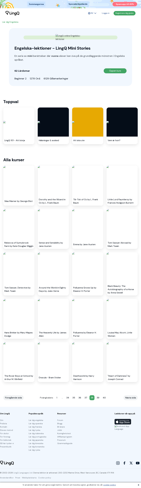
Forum (60, 420)
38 (92, 397)
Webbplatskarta (29, 477)
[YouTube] (137, 463)
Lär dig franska (35, 427)
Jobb (59, 430)
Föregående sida (13, 397)
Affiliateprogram (64, 436)
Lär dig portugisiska (37, 436)
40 (104, 397)
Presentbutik (5, 446)
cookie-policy (109, 485)
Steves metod (6, 430)
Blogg (59, 423)
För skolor (4, 433)
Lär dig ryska (34, 450)
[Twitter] (131, 463)
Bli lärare (61, 427)
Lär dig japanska (36, 440)
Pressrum (61, 440)
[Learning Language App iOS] (123, 421)
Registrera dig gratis (125, 13)
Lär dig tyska (34, 430)
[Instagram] (118, 463)
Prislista (3, 423)
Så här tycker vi (7, 443)
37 (86, 397)
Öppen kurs (115, 70)
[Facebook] (124, 463)
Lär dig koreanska (36, 446)
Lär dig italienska (36, 433)
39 (98, 397)
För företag (5, 436)
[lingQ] (12, 13)
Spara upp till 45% (125, 4)
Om (1, 420)
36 (79, 397)
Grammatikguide (64, 443)
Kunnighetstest (64, 433)
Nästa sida (130, 397)
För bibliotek (5, 440)
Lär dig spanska (36, 423)
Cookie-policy (44, 477)
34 (67, 397)
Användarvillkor (7, 477)
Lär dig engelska (36, 420)
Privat (17, 477)
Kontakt (3, 427)
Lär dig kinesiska (36, 443)
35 (73, 397)
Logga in (105, 13)
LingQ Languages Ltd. (23, 472)
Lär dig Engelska (10, 22)
